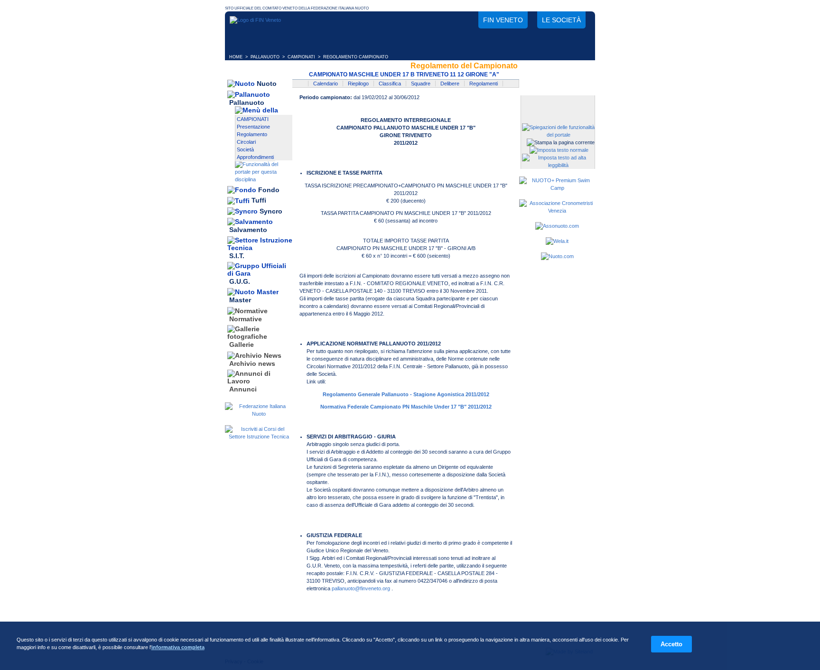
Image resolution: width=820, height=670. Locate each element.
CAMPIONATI (301, 57)
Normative (245, 319)
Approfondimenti (255, 157)
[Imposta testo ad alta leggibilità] (558, 165)
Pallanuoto (246, 102)
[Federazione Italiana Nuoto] (258, 414)
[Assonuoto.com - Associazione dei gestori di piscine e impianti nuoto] (557, 226)
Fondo (269, 190)
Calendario (325, 83)
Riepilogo (358, 83)
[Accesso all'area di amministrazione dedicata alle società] (557, 103)
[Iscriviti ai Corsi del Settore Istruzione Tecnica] (258, 436)
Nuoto (267, 83)
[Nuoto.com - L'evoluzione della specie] (557, 256)
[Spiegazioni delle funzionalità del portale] (558, 135)
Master (240, 300)
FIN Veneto (503, 20)
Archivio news (252, 363)
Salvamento (248, 230)
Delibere (449, 83)
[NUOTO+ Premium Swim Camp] (557, 188)
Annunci (243, 389)
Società (245, 149)
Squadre (420, 83)
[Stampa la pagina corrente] (561, 142)
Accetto (671, 644)
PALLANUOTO (265, 57)
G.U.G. (239, 281)
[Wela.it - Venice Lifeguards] (557, 241)
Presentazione (253, 127)
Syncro (271, 211)
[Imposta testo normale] (559, 150)
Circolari (246, 142)
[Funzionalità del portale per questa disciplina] (263, 179)
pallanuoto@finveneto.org (361, 588)
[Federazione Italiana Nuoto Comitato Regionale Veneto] (255, 20)
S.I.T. (236, 256)
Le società (561, 20)
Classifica (390, 83)
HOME (235, 57)
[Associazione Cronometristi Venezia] (557, 211)
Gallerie (241, 345)
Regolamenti (483, 83)
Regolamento (252, 134)
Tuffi (259, 201)
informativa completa (178, 647)
